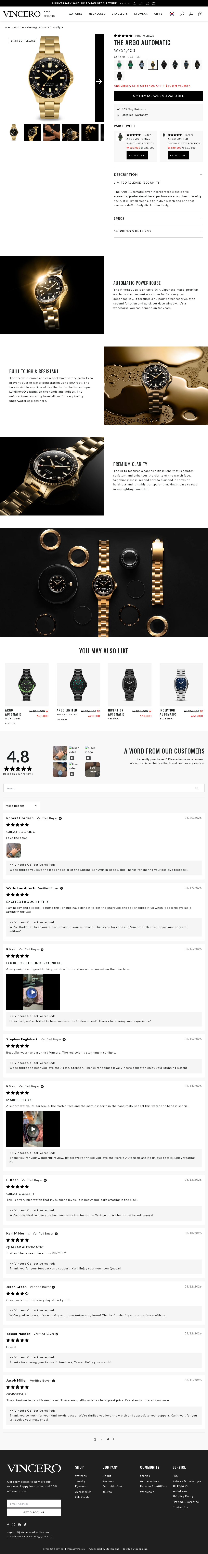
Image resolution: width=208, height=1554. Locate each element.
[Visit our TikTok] (25, 1524)
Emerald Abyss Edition (184, 143)
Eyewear (81, 1486)
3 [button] (108, 1438)
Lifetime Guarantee (186, 1501)
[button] (123, 35)
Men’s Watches (15, 27)
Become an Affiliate (153, 1486)
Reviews (108, 1481)
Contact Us (180, 1507)
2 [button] (102, 1438)
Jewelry (80, 1481)
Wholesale (147, 1491)
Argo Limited (178, 138)
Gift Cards (82, 1497)
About (107, 1475)
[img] (17, 825)
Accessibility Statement (104, 1548)
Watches (81, 1475)
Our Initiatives (112, 1486)
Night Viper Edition (141, 143)
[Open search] (181, 13)
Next (96, 133)
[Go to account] (191, 13)
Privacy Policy (76, 1548)
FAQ (176, 1475)
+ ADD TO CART (137, 155)
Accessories (83, 1491)
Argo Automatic (139, 138)
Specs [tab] (119, 218)
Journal (108, 1491)
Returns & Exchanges (187, 1481)
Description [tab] (126, 174)
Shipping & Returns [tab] (132, 231)
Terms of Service (52, 1548)
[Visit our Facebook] (8, 1524)
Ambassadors (149, 1481)
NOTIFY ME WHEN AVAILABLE (158, 96)
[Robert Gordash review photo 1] (13, 850)
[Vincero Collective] (21, 12)
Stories (145, 1475)
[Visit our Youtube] (19, 1524)
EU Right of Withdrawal (180, 1488)
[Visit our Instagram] (13, 1524)
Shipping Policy (183, 1496)
